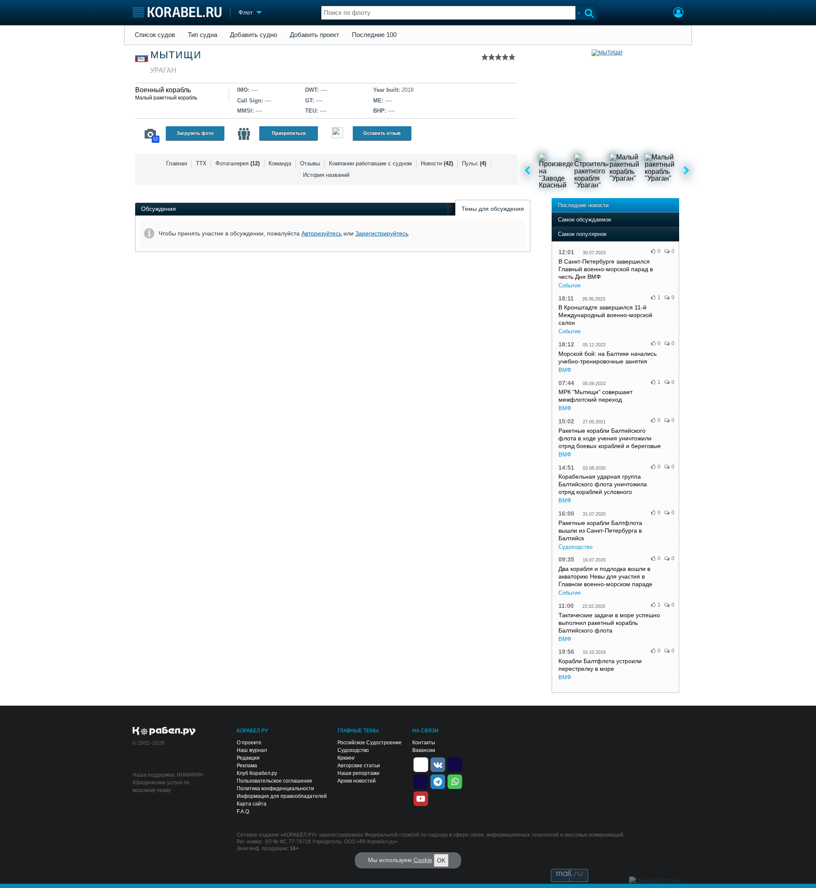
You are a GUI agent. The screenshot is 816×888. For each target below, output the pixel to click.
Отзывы (310, 163)
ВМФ (564, 370)
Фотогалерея (237, 163)
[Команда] (244, 134)
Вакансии (423, 750)
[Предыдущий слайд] (527, 171)
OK (441, 860)
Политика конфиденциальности (275, 789)
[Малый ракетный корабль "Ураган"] (626, 171)
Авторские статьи (358, 766)
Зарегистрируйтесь (381, 233)
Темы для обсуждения (493, 208)
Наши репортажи (358, 773)
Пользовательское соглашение (274, 781)
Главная (176, 163)
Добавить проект (314, 34)
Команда (280, 163)
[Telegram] (437, 781)
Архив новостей (356, 781)
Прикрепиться (289, 133)
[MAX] (420, 781)
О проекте (249, 743)
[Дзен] (420, 764)
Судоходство (575, 547)
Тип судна (202, 34)
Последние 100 (374, 34)
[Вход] (678, 13)
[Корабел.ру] (164, 731)
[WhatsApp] (454, 781)
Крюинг (346, 758)
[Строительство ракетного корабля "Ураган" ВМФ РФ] (591, 171)
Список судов (155, 34)
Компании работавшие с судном (370, 163)
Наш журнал (252, 750)
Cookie (423, 860)
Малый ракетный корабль (166, 98)
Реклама (247, 766)
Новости (437, 163)
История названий (326, 175)
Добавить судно (253, 34)
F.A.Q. (243, 811)
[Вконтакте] (437, 764)
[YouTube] (420, 798)
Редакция (248, 758)
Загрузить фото (195, 133)
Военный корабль (163, 90)
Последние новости (583, 205)
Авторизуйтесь (321, 233)
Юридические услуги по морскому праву (161, 786)
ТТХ (201, 163)
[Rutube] (454, 764)
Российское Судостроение (369, 743)
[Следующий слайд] (686, 171)
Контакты (423, 743)
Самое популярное (582, 234)
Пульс (474, 163)
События (569, 285)
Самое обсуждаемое (584, 219)
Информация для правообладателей (282, 796)
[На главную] (177, 12)
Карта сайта (251, 804)
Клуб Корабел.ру (257, 773)
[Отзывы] (337, 134)
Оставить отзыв (382, 133)
